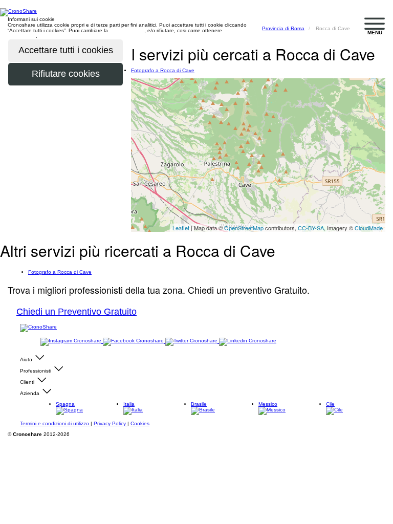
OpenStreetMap (244, 228)
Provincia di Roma (283, 28)
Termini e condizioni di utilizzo (55, 423)
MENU (374, 32)
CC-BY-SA (311, 228)
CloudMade (369, 228)
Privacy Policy (110, 423)
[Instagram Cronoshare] (71, 341)
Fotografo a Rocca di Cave (162, 70)
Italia (129, 404)
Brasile (199, 404)
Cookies (139, 423)
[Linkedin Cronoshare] (247, 341)
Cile (330, 404)
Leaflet (180, 228)
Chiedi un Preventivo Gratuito (76, 312)
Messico (267, 404)
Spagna (65, 404)
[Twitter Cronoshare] (192, 341)
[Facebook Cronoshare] (134, 341)
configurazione (127, 30)
